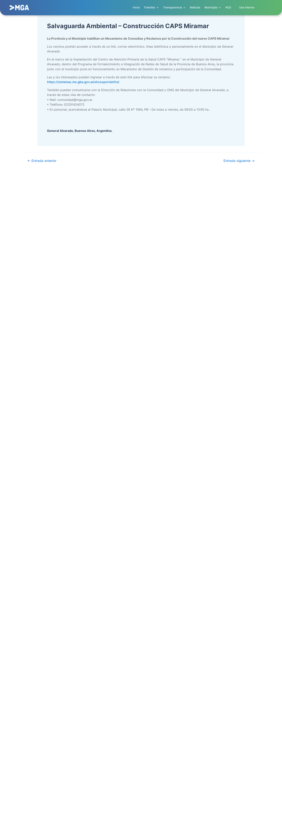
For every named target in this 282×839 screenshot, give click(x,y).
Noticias (195, 7)
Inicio (136, 7)
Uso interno (246, 7)
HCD (228, 7)
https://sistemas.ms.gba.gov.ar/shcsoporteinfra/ (83, 82)
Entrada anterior (41, 160)
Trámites (149, 7)
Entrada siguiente (239, 160)
